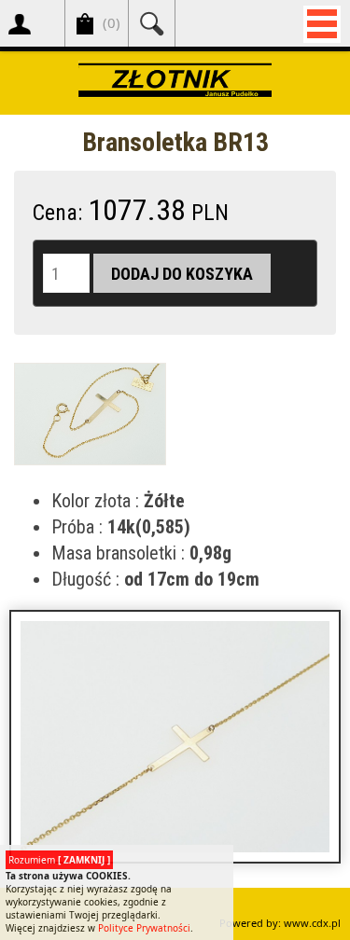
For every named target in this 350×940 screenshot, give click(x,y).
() (111, 22)
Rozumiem (59, 859)
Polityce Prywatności (144, 927)
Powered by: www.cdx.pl (280, 923)
